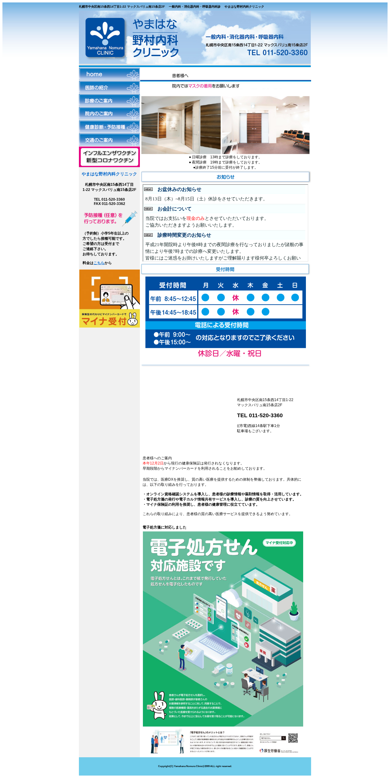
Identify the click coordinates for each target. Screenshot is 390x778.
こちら (99, 263)
